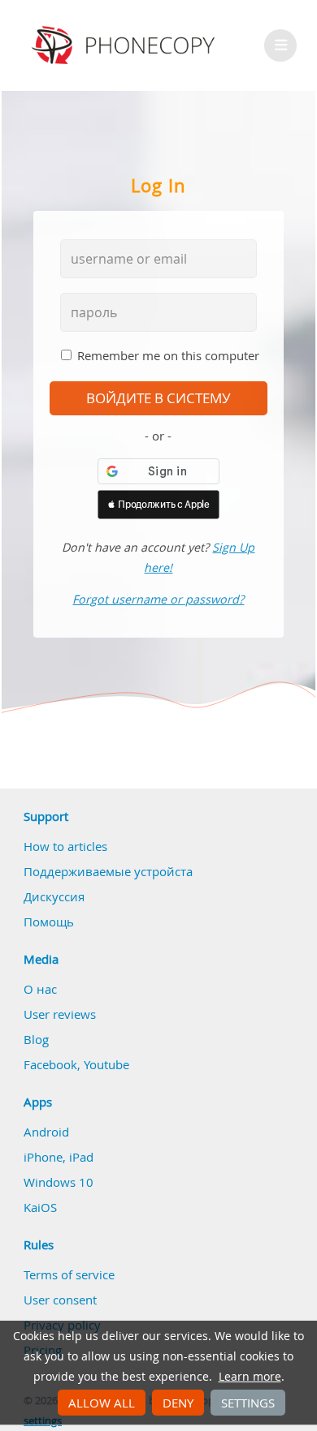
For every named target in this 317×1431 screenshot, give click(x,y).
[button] (158, 504)
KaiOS (40, 1207)
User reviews (60, 1014)
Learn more (250, 1376)
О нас (40, 989)
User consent (60, 1299)
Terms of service (69, 1274)
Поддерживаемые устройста (108, 871)
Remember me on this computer (168, 355)
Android (46, 1132)
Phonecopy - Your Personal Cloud (125, 45)
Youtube (106, 1064)
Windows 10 (58, 1182)
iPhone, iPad (58, 1157)
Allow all (101, 1402)
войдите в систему (158, 398)
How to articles (65, 846)
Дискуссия (54, 896)
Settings (248, 1402)
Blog (36, 1039)
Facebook (50, 1064)
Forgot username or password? (158, 599)
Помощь (49, 921)
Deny (178, 1402)
